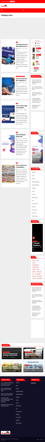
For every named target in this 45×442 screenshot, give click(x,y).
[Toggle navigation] (23, 10)
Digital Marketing (19, 76)
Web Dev (34, 213)
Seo (17, 42)
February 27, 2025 (21, 48)
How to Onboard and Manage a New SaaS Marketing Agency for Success (7, 384)
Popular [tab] (38, 43)
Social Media (35, 203)
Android (33, 172)
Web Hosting (35, 216)
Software (34, 206)
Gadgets (34, 188)
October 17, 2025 (7, 357)
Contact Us (33, 383)
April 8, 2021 (20, 138)
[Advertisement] (22, 27)
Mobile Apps (34, 197)
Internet (33, 194)
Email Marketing (35, 184)
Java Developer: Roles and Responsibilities (21, 136)
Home (38, 439)
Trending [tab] (38, 45)
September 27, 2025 (29, 357)
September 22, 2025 (8, 370)
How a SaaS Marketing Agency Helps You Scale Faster (37, 88)
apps (37, 61)
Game (33, 191)
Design (33, 178)
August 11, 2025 (29, 370)
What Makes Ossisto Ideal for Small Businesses (36, 106)
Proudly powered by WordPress (6, 438)
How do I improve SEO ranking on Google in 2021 (21, 80)
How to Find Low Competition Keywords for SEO (21, 167)
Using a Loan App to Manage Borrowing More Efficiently (37, 94)
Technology (34, 209)
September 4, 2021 (21, 82)
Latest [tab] (38, 40)
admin (25, 138)
